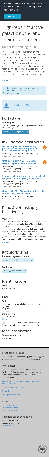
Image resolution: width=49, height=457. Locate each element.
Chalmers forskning (10, 407)
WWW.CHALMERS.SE (10, 425)
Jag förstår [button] (12, 16)
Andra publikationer (21, 132)
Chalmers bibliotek (9, 405)
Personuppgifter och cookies (13, 387)
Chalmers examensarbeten (13, 410)
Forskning (6, 132)
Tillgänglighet (7, 391)
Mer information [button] (11, 10)
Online (4, 319)
